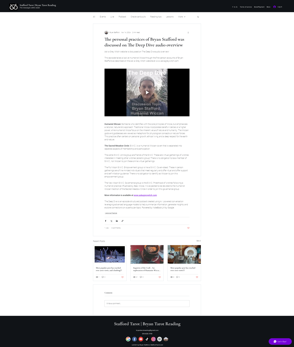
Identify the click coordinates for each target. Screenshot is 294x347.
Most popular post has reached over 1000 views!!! (182, 269)
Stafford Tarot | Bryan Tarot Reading (38, 5)
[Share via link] (122, 221)
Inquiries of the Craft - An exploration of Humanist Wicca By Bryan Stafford (146, 269)
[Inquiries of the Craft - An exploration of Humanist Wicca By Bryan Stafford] (147, 254)
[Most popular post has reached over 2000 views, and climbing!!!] (109, 254)
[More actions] (188, 32)
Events (103, 16)
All (94, 16)
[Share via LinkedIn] (117, 221)
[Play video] (147, 92)
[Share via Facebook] (106, 221)
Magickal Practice (111, 213)
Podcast (122, 16)
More (180, 16)
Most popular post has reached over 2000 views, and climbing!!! (109, 269)
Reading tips (155, 16)
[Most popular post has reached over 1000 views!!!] (184, 254)
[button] (198, 17)
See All (198, 241)
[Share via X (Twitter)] (111, 221)
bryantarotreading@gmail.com (147, 330)
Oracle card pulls (138, 16)
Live (112, 16)
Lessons (170, 16)
